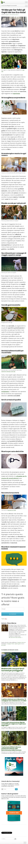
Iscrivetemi (12, 614)
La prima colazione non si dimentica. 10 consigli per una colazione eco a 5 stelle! (13, 700)
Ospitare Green (20, 642)
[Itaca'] (14, 811)
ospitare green (17, 643)
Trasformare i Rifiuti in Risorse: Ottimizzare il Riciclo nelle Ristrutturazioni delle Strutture (11, 748)
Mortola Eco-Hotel (12, 510)
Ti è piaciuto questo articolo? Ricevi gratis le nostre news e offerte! (12, 599)
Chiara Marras (15, 14)
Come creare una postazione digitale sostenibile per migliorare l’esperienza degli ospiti (13, 723)
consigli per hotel (10, 643)
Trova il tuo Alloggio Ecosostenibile (9, 5)
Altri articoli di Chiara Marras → (15, 637)
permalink (3, 645)
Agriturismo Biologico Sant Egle (8, 371)
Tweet (2, 618)
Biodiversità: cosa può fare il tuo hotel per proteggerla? (12, 669)
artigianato (5, 391)
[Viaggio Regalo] (14, 766)
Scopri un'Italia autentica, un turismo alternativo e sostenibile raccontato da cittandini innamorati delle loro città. (13, 797)
